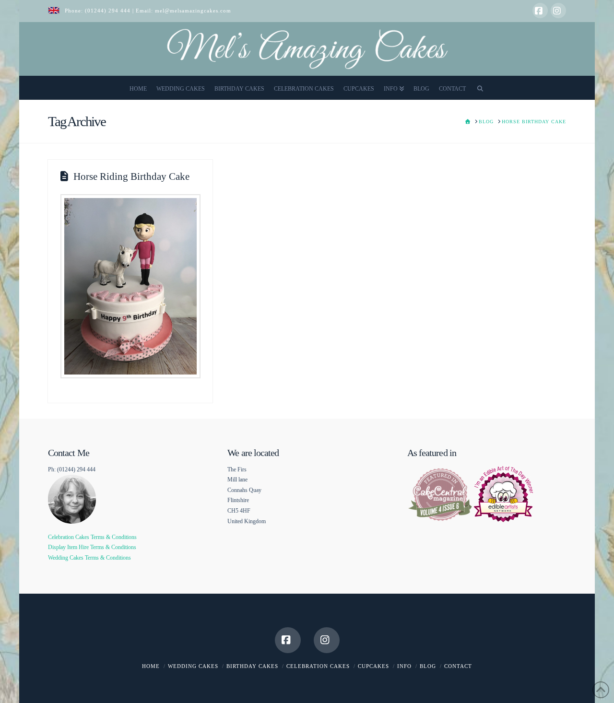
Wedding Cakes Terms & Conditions (89, 557)
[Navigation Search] (480, 88)
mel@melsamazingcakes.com (193, 10)
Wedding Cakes (193, 666)
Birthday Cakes (252, 666)
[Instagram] (558, 10)
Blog (428, 666)
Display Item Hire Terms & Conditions (92, 547)
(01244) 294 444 (108, 10)
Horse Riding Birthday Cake (131, 176)
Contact (458, 666)
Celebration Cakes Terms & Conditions (92, 537)
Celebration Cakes (318, 666)
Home (151, 666)
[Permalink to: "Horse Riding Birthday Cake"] (130, 286)
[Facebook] (540, 10)
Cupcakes (373, 666)
